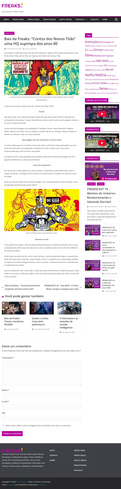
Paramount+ (114, 79)
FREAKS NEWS (18, 19)
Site (3, 413)
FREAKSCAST (100, 55)
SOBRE (105, 19)
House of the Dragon (96, 65)
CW (115, 46)
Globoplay (88, 61)
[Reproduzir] (88, 121)
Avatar (87, 46)
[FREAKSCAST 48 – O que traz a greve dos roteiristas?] (92, 232)
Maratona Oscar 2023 (98, 70)
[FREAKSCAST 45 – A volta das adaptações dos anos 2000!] (92, 286)
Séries (103, 88)
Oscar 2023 (92, 79)
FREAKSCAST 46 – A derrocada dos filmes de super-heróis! (109, 266)
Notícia (100, 74)
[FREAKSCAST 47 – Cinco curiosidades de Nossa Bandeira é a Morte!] (92, 249)
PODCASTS (80, 19)
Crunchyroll (110, 46)
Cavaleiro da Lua (101, 46)
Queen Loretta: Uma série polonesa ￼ (40, 321)
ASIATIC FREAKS (65, 19)
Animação (91, 42)
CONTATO (94, 19)
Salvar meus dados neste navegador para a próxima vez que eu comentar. (38, 425)
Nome (5, 390)
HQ (105, 65)
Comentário (8, 357)
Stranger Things (94, 89)
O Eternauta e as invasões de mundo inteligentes (69, 323)
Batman (93, 46)
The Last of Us (101, 93)
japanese (114, 65)
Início (6, 19)
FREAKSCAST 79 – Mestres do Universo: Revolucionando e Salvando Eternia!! (101, 195)
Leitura (88, 69)
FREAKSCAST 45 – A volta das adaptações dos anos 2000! (109, 284)
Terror (111, 89)
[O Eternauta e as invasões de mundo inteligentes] (69, 303)
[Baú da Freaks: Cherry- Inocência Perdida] (14, 303)
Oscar (109, 75)
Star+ (113, 83)
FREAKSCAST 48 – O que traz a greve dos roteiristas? (109, 230)
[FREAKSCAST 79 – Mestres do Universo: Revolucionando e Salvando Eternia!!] (102, 171)
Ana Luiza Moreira (31, 49)
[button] (85, 19)
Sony (109, 83)
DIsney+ (99, 50)
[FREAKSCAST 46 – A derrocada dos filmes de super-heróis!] (92, 268)
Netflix (90, 75)
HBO (93, 61)
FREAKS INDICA (33, 19)
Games (110, 55)
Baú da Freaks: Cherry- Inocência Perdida (13, 321)
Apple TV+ (110, 42)
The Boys (93, 93)
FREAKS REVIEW (49, 19)
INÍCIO (52, 450)
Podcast (88, 83)
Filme (89, 55)
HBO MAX (102, 61)
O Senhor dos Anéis (102, 79)
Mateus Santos (112, 207)
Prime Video (100, 83)
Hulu (108, 65)
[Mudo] (112, 121)
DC (86, 49)
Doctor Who (109, 50)
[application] (102, 113)
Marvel (109, 69)
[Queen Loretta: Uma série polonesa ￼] (42, 303)
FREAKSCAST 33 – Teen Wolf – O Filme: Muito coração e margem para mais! (61, 287)
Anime (101, 42)
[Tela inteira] (116, 121)
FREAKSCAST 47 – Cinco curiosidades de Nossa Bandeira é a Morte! (109, 247)
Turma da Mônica (112, 93)
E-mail (5, 401)
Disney (91, 50)
